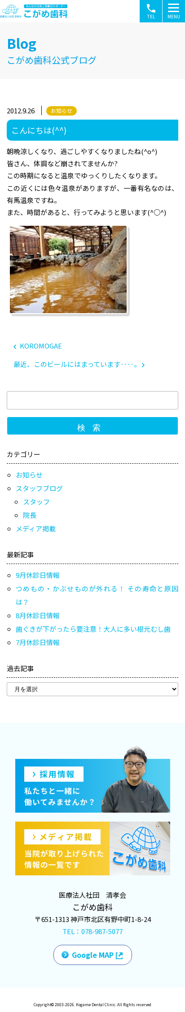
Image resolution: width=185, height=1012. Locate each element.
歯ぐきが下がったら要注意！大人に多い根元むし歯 (93, 628)
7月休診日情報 (38, 642)
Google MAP (93, 954)
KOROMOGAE (40, 345)
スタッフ (36, 501)
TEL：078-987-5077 (92, 931)
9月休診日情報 (38, 575)
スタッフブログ (39, 488)
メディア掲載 (36, 528)
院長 (29, 515)
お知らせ (61, 110)
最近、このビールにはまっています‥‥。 (77, 364)
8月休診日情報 (38, 615)
